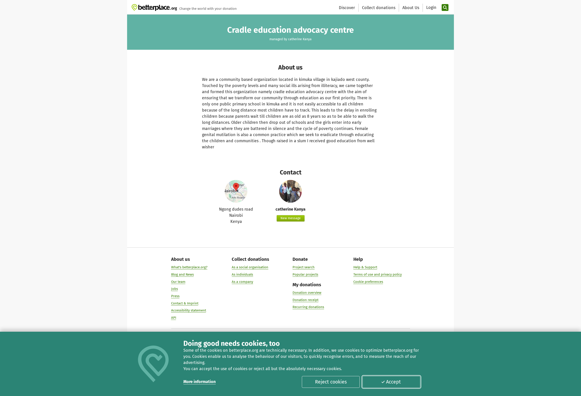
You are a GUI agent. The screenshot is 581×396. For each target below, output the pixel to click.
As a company (242, 282)
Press (175, 296)
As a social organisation (250, 267)
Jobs (174, 289)
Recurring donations (308, 307)
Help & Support (365, 267)
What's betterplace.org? (189, 267)
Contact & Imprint (184, 303)
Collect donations (378, 7)
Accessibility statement (188, 310)
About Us (410, 7)
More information (199, 381)
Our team (178, 282)
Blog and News (182, 274)
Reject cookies (331, 382)
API (173, 318)
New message (291, 218)
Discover (347, 7)
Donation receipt (305, 300)
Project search (304, 267)
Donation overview (307, 293)
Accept (393, 382)
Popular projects (305, 274)
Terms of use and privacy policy (377, 274)
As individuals (242, 274)
